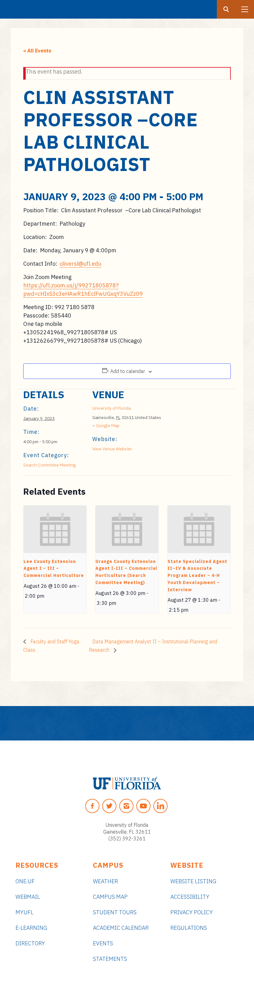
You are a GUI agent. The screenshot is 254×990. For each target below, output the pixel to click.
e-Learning (31, 927)
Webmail (27, 896)
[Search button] (226, 9)
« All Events (37, 50)
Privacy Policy (191, 912)
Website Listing (193, 881)
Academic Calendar (121, 927)
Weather (105, 881)
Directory (30, 943)
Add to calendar (127, 371)
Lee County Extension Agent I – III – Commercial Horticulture (54, 568)
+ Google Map (106, 425)
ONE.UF (25, 881)
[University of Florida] (127, 783)
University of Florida (111, 408)
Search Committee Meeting (49, 465)
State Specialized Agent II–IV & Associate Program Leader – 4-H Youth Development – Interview (197, 575)
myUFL (24, 912)
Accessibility (189, 896)
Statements (110, 958)
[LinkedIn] (160, 806)
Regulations (188, 927)
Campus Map (110, 896)
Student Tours (115, 912)
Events (103, 943)
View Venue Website (112, 449)
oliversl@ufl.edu (80, 263)
